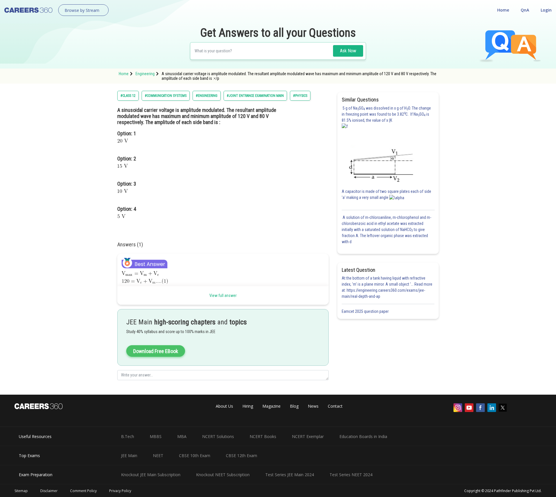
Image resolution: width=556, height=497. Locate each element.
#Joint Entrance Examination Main (255, 96)
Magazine (271, 406)
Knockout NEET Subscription (223, 474)
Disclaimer (49, 490)
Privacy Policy (120, 490)
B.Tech (127, 436)
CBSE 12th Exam (241, 455)
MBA (181, 436)
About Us (224, 406)
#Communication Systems (165, 96)
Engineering (145, 73)
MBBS (156, 436)
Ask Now (348, 50)
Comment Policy (83, 490)
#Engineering (206, 96)
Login (546, 10)
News (313, 406)
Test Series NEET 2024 (351, 474)
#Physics (300, 96)
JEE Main (129, 455)
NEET (158, 455)
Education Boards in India (363, 436)
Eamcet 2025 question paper (365, 311)
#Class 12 (128, 96)
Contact (335, 406)
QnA (525, 10)
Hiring (247, 406)
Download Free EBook (155, 351)
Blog (294, 406)
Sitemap (21, 490)
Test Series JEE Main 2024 (289, 474)
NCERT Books (263, 436)
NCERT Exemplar (308, 436)
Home (503, 10)
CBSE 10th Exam (194, 455)
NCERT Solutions (218, 436)
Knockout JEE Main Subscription (150, 474)
